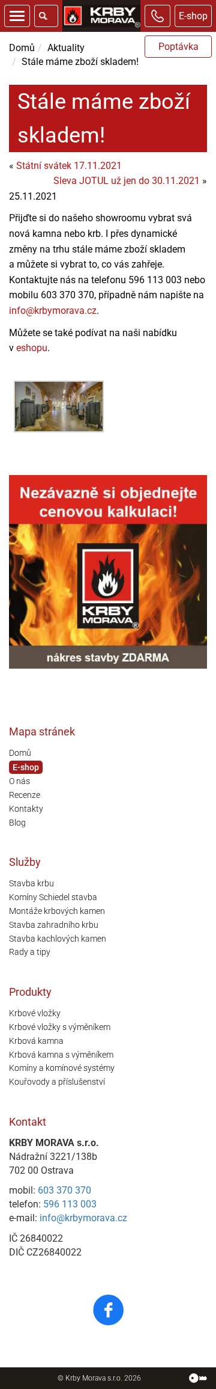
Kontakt (27, 1121)
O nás (19, 781)
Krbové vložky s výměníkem (59, 1027)
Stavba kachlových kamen (57, 938)
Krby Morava (85, 1378)
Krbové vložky (35, 1013)
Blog (17, 822)
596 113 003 (70, 1204)
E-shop (193, 16)
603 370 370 (64, 1190)
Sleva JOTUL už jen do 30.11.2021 (126, 180)
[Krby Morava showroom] (59, 406)
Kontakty (26, 809)
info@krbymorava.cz (53, 310)
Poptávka (178, 46)
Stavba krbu (31, 883)
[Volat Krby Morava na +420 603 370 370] (157, 16)
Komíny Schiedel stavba (53, 897)
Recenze (24, 795)
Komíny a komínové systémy (62, 1068)
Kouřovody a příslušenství (57, 1082)
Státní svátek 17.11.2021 (69, 165)
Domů (22, 48)
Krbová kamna (36, 1041)
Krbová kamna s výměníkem (61, 1054)
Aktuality (66, 48)
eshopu (31, 348)
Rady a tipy (29, 952)
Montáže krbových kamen (57, 911)
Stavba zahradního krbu (53, 925)
